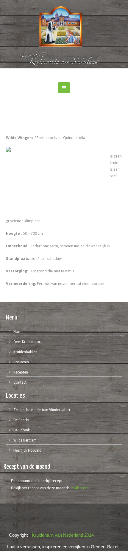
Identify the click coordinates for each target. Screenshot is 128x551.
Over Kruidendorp (28, 342)
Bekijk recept (80, 488)
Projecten (21, 362)
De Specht (21, 420)
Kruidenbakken (25, 352)
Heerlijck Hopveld (27, 450)
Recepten (20, 372)
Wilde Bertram (25, 440)
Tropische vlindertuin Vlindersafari (41, 410)
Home (18, 332)
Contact (19, 382)
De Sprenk (21, 430)
